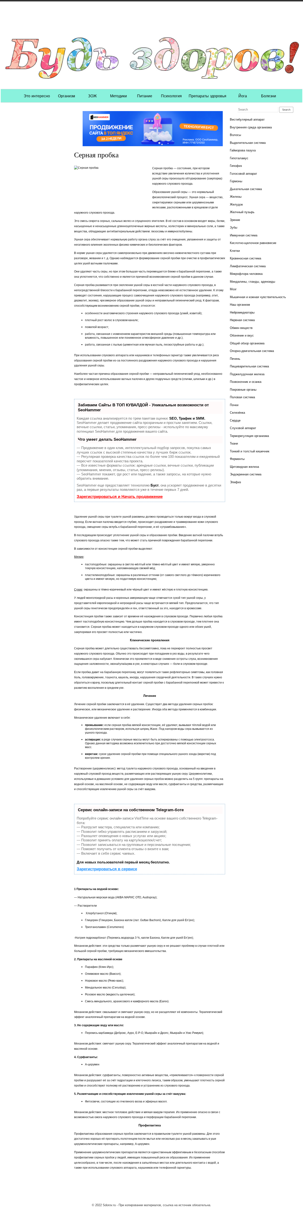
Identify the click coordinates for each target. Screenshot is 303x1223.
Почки (234, 405)
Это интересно (37, 95)
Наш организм (240, 304)
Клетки (235, 251)
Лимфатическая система (248, 266)
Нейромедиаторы (242, 312)
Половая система (242, 397)
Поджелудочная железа (247, 374)
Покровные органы (243, 389)
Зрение (235, 220)
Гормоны (236, 181)
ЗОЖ (92, 95)
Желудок (236, 204)
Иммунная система (243, 235)
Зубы (233, 227)
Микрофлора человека (246, 274)
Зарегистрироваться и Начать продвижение (120, 496)
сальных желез (121, 221)
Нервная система (242, 320)
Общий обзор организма (247, 343)
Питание (144, 95)
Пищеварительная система (249, 366)
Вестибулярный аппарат (247, 119)
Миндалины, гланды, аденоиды (252, 281)
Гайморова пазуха (243, 150)
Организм (66, 95)
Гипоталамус (239, 158)
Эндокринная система (245, 474)
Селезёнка (237, 412)
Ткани (234, 443)
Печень (235, 359)
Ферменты (237, 459)
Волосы (235, 135)
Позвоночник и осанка (245, 382)
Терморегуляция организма (249, 436)
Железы (235, 196)
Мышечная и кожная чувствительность (258, 297)
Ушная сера (82, 239)
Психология (171, 95)
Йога (242, 95)
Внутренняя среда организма (251, 127)
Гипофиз (236, 166)
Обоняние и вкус (242, 335)
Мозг (233, 289)
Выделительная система (248, 143)
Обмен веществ (241, 328)
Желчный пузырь (242, 212)
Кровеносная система (245, 258)
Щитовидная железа (244, 467)
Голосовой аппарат (243, 173)
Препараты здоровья (207, 95)
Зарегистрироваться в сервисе (107, 869)
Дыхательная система (246, 189)
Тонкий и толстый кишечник (249, 451)
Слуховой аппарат (243, 428)
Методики (118, 95)
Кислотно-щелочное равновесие (253, 243)
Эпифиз (235, 482)
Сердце (235, 420)
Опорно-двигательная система (252, 351)
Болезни (268, 95)
